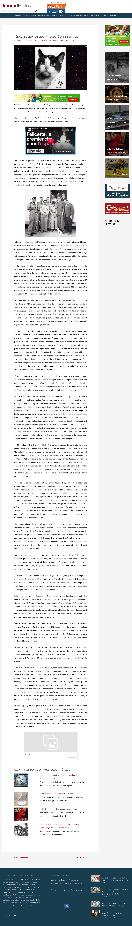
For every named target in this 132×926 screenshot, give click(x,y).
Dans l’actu (43, 40)
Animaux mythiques (43, 15)
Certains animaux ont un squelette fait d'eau (57, 793)
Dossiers (67, 15)
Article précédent (19, 857)
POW (27, 754)
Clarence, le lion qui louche (117, 174)
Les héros (79, 40)
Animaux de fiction (28, 15)
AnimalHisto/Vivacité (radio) (109, 15)
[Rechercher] (36, 11)
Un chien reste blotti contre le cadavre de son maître (116, 122)
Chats (35, 40)
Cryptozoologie (94, 15)
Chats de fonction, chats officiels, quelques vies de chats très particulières (114, 915)
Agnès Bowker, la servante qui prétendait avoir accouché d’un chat (114, 880)
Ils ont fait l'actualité (67, 40)
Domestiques (53, 40)
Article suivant (83, 857)
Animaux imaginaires (57, 15)
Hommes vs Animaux (80, 15)
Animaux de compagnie (23, 40)
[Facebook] (66, 906)
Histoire (17, 15)
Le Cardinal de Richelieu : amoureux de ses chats (59, 809)
